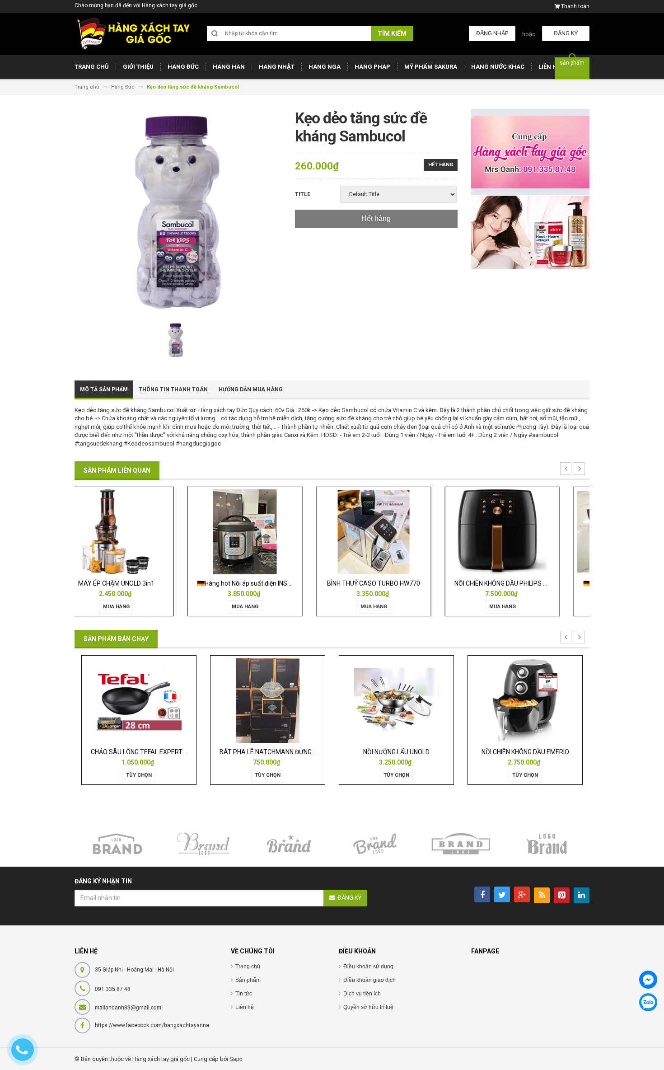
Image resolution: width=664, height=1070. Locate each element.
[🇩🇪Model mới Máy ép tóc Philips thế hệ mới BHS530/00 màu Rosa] (525, 531)
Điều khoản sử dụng (368, 966)
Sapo (236, 1058)
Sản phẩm (248, 980)
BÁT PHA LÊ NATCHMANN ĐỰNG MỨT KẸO (151, 752)
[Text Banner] (530, 232)
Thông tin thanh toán (173, 389)
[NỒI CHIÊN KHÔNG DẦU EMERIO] (396, 699)
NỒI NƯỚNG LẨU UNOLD (267, 752)
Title (302, 194)
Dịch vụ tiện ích (362, 993)
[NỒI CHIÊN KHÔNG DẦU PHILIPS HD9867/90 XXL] (396, 531)
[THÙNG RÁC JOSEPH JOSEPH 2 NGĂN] (525, 699)
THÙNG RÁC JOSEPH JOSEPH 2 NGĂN (531, 752)
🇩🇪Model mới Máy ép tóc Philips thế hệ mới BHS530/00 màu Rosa (569, 583)
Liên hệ (244, 1007)
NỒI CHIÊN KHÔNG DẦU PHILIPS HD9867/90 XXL (415, 583)
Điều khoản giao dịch (369, 980)
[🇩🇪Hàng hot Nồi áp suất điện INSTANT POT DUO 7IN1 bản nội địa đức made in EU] (139, 531)
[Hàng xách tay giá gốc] (133, 33)
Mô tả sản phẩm (104, 389)
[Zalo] (648, 1002)
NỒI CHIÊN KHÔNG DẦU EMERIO (396, 752)
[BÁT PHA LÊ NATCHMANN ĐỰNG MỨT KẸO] (138, 699)
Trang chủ (247, 966)
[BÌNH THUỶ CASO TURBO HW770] (267, 531)
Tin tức (243, 993)
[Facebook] (648, 980)
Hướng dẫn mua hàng (251, 389)
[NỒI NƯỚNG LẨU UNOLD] (267, 699)
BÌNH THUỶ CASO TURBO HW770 (267, 583)
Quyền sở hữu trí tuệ (368, 1007)
